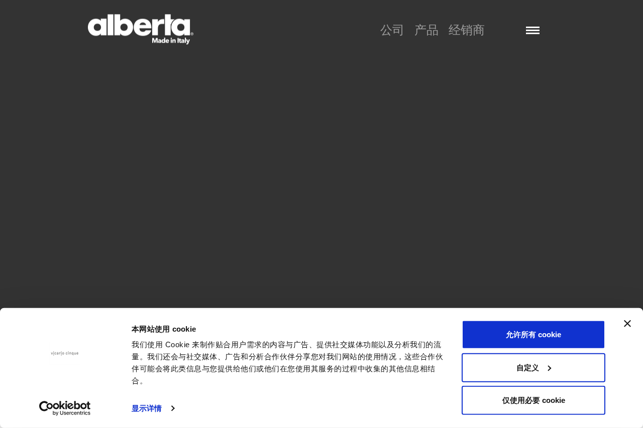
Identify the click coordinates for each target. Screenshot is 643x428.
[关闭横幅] (627, 323)
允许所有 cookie (533, 334)
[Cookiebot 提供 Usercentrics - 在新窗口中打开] (65, 408)
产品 (426, 30)
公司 (392, 30)
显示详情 (147, 408)
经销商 (467, 30)
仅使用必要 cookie (533, 400)
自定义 (527, 367)
